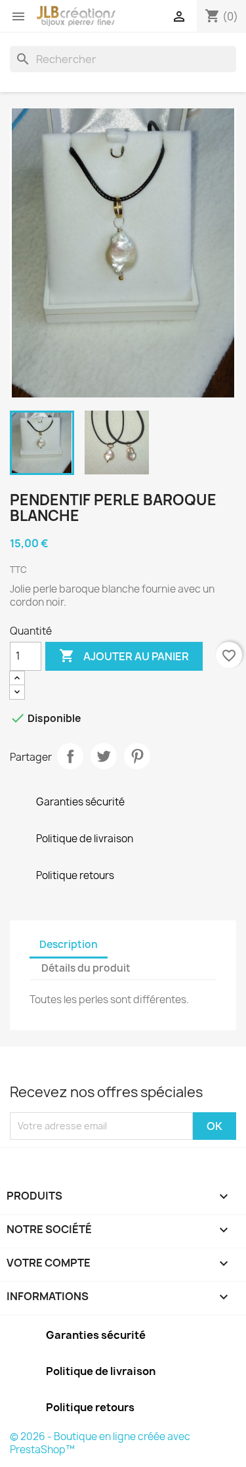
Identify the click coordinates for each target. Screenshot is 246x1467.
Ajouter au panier (124, 656)
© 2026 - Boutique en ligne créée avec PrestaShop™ (100, 1443)
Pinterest (137, 756)
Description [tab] (68, 944)
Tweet (104, 756)
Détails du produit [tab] (86, 968)
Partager (70, 756)
